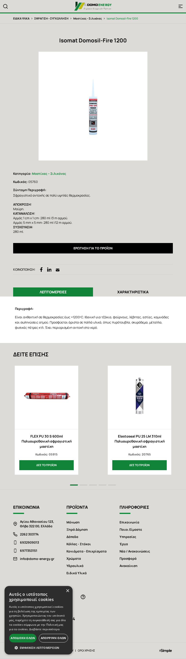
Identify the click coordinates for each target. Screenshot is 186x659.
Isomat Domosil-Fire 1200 (122, 18)
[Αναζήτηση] (5, 6)
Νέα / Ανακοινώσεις (135, 551)
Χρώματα (73, 558)
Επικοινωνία (129, 522)
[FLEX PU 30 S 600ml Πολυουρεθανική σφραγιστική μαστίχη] (46, 397)
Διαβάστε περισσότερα (44, 629)
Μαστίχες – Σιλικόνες (87, 18)
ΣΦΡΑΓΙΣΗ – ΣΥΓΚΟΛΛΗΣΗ (51, 18)
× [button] (67, 591)
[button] (38, 647)
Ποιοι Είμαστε (131, 529)
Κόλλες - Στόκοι (78, 544)
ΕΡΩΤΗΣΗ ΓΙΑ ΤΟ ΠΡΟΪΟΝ (93, 248)
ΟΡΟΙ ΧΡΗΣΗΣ (86, 650)
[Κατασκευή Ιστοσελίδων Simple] (165, 650)
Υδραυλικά (74, 566)
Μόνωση (73, 522)
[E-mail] (57, 269)
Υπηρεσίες (128, 537)
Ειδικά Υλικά (76, 573)
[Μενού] (180, 6)
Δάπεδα (72, 537)
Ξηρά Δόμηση (77, 529)
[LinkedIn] (49, 269)
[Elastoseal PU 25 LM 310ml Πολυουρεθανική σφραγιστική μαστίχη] (139, 397)
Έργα (124, 544)
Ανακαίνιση (128, 566)
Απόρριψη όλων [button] (53, 638)
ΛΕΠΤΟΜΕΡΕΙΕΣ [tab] (53, 291)
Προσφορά (128, 558)
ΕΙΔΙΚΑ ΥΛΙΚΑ (21, 18)
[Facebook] (41, 269)
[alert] (39, 620)
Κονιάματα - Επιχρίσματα (86, 551)
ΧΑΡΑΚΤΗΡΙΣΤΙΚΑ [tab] (133, 291)
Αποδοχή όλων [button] (23, 638)
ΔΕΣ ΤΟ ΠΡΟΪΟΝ (46, 465)
